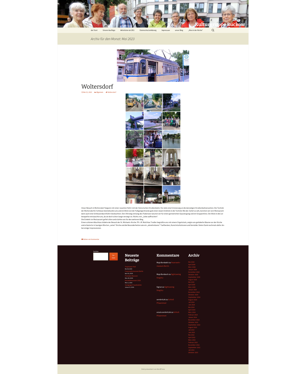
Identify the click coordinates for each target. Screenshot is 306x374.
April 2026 (191, 264)
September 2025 (194, 277)
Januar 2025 (192, 290)
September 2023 (194, 325)
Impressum (166, 30)
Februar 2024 (193, 315)
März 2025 (191, 287)
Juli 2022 (191, 350)
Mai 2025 (191, 282)
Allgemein (99, 92)
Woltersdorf (97, 86)
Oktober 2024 (193, 295)
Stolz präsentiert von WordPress (153, 369)
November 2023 (193, 320)
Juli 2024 (191, 302)
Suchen (95, 251)
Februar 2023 (193, 342)
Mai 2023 (191, 335)
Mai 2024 (191, 307)
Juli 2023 (191, 330)
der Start (94, 30)
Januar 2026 (192, 269)
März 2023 (191, 340)
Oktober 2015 (193, 352)
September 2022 (194, 347)
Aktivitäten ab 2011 (127, 30)
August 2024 (192, 300)
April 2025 (191, 285)
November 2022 (193, 345)
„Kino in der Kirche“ (195, 30)
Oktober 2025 (193, 274)
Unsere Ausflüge (109, 30)
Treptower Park (130, 267)
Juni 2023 (191, 332)
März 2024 (191, 312)
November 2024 (193, 292)
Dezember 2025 (193, 272)
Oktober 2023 (193, 322)
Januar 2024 (192, 317)
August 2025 (192, 279)
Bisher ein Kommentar (91, 239)
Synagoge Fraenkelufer (133, 285)
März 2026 (191, 267)
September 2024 (194, 297)
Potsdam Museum (131, 276)
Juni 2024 (191, 305)
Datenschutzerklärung (148, 30)
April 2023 (191, 337)
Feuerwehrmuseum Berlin (134, 271)
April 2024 (191, 310)
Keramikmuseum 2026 (133, 280)
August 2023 (192, 327)
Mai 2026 (191, 262)
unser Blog (179, 30)
